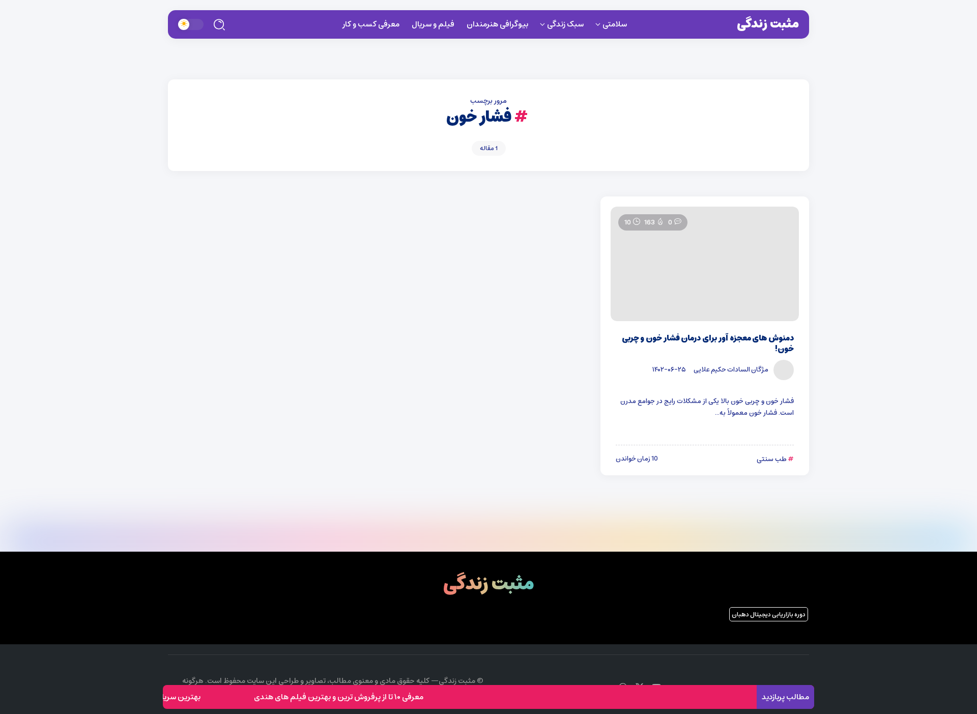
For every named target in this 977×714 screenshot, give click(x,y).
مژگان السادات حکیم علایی (731, 369)
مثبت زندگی (768, 24)
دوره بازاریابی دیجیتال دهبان (769, 614)
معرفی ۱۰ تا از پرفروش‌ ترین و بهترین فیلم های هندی (349, 697)
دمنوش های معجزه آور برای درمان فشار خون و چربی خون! (708, 343)
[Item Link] (705, 264)
